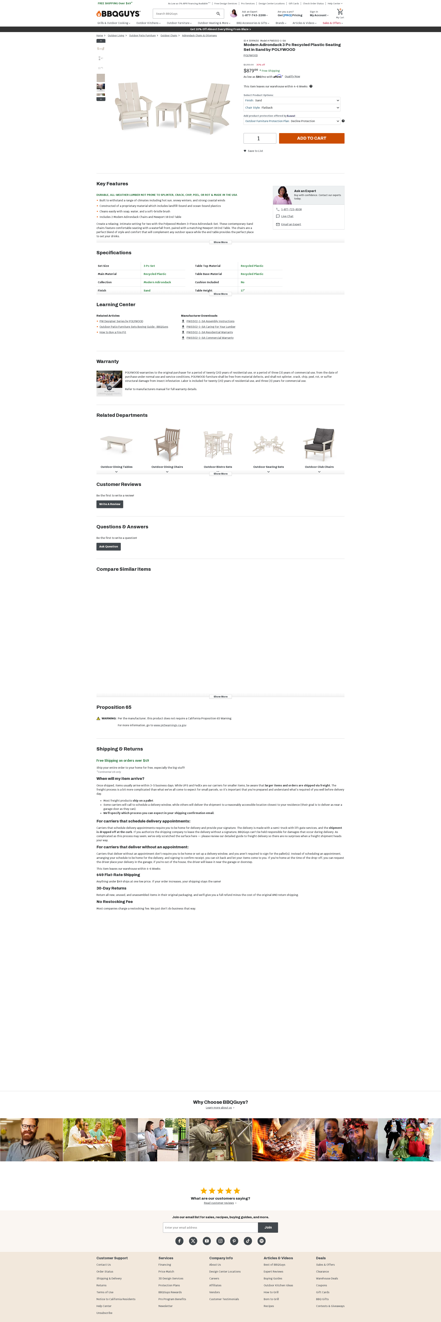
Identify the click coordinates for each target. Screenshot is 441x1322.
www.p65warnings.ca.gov (170, 725)
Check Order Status (313, 3)
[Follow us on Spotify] (262, 1241)
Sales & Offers (325, 1264)
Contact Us (103, 1264)
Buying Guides (273, 1278)
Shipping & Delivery (109, 1278)
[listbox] (100, 70)
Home (99, 35)
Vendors (214, 1292)
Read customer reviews (219, 1203)
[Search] (218, 13)
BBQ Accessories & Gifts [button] (252, 23)
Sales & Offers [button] (332, 23)
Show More (221, 242)
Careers (214, 1278)
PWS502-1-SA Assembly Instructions (210, 321)
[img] (172, 106)
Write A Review (109, 504)
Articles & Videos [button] (303, 23)
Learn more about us (219, 1107)
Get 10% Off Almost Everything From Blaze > (220, 29)
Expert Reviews (273, 1271)
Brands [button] (280, 23)
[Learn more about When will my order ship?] (311, 86)
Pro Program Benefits (172, 1299)
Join (268, 1227)
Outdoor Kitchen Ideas (278, 1285)
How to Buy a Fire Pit (113, 332)
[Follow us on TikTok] (248, 1241)
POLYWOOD (251, 55)
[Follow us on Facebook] (179, 1241)
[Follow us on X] (193, 1241)
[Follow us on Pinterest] (234, 1241)
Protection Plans (169, 1285)
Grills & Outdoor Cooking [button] (113, 23)
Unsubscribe (104, 1313)
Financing (164, 1264)
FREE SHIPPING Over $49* (115, 3)
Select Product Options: (259, 95)
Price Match (166, 1271)
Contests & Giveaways (330, 1306)
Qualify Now (292, 76)
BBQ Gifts (322, 1299)
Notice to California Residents (115, 1299)
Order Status (104, 1271)
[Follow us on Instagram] (220, 1241)
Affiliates (215, 1285)
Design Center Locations (272, 3)
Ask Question (108, 546)
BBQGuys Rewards (170, 1292)
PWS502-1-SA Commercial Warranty (210, 338)
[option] (100, 52)
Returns (101, 1285)
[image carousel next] (100, 99)
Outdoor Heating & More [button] (213, 23)
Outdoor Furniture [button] (178, 23)
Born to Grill (271, 1299)
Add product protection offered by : (270, 115)
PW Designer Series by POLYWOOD (121, 321)
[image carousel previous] (100, 41)
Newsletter (165, 1306)
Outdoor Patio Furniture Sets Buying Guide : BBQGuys (134, 327)
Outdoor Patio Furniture (142, 35)
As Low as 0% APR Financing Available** (189, 3)
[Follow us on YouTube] (207, 1241)
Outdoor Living (116, 35)
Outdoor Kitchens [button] (147, 23)
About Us (215, 1264)
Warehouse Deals (327, 1278)
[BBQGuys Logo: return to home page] (123, 14)
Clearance (322, 1271)
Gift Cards (294, 3)
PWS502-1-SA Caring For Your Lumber (211, 327)
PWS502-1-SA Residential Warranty (210, 332)
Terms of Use (104, 1292)
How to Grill (271, 1292)
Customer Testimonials (224, 1299)
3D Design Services (170, 1278)
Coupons (321, 1285)
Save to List (255, 151)
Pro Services (248, 3)
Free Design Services (225, 3)
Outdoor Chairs (169, 35)
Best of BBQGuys (274, 1264)
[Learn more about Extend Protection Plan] (343, 121)
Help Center (103, 1306)
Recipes (269, 1306)
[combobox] (292, 100)
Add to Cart (311, 138)
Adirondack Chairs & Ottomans (199, 35)
